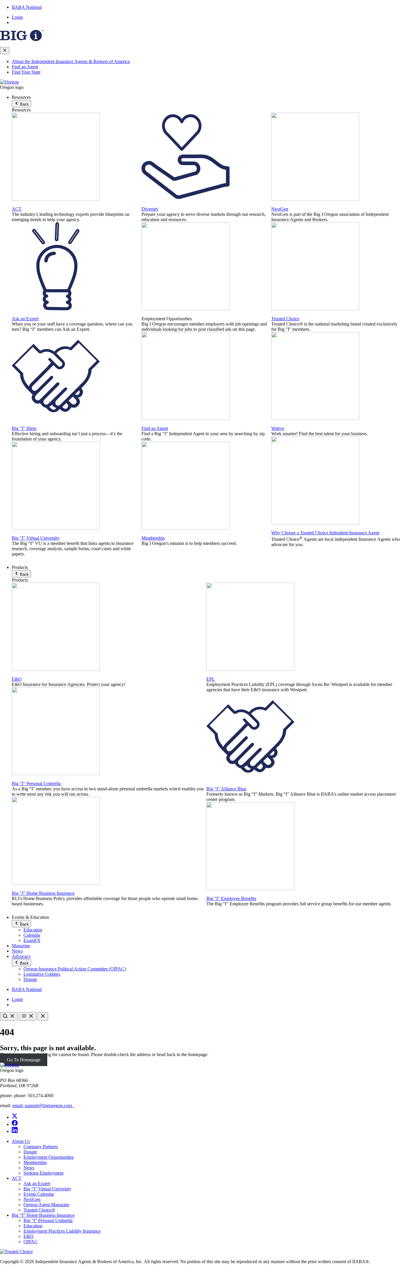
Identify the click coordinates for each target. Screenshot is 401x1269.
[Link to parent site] (21, 39)
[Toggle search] (9, 1016)
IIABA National (27, 7)
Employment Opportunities (48, 1157)
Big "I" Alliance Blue (226, 788)
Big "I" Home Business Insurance (43, 893)
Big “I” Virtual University (47, 1188)
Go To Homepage (23, 1059)
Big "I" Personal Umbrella (36, 783)
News (17, 950)
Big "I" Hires (24, 428)
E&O (17, 679)
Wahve (277, 428)
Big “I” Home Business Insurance (43, 1215)
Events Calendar (38, 1194)
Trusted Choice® (39, 1209)
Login (17, 17)
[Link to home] (9, 81)
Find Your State (26, 72)
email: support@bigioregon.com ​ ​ (43, 1105)
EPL (210, 679)
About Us (21, 1141)
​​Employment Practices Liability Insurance (62, 1231)
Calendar (31, 935)
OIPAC (30, 1241)
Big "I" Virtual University (36, 538)
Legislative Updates (41, 974)
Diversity (150, 208)
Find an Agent (25, 66)
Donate (30, 979)
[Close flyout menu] (4, 50)
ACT (16, 208)
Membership (153, 538)
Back (24, 104)
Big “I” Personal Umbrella (48, 1220)
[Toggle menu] (27, 1016)
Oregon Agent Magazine (46, 1204)
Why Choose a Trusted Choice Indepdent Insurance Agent (325, 532)
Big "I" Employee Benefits (231, 898)
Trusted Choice (285, 318)
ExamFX (32, 940)
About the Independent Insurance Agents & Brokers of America (71, 61)
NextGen (279, 208)
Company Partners (40, 1146)
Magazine (21, 945)
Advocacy (21, 956)
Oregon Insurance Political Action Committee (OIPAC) (74, 968)
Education (32, 929)
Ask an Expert (25, 318)
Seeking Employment (43, 1172)
